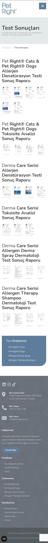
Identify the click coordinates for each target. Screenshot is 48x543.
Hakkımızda (9, 516)
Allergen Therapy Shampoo (22, 360)
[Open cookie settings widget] (4, 539)
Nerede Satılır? (11, 508)
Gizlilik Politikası (11, 467)
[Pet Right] (9, 8)
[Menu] (42, 6)
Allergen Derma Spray (19, 355)
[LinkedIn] (4, 385)
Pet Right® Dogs (17, 351)
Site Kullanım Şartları (14, 463)
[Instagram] (9, 385)
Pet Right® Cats (17, 347)
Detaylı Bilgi (10, 450)
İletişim (7, 520)
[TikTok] (14, 385)
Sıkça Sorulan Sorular (14, 512)
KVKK (6, 471)
